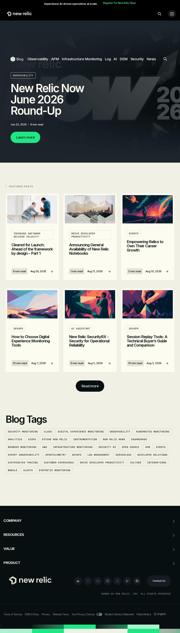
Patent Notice (144, 614)
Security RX (107, 447)
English (161, 613)
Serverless (123, 454)
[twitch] (127, 581)
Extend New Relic (54, 439)
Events (161, 447)
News (151, 59)
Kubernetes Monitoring (152, 431)
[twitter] (88, 581)
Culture (135, 462)
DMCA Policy (32, 614)
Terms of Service (13, 614)
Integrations (156, 462)
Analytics (15, 439)
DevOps (77, 454)
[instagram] (117, 581)
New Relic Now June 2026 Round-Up (47, 99)
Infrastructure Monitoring (82, 59)
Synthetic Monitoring (54, 470)
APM (55, 59)
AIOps (32, 439)
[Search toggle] (159, 14)
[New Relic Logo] (19, 13)
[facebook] (137, 581)
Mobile (12, 470)
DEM (124, 59)
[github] (98, 581)
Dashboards (139, 439)
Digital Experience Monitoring (81, 431)
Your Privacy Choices (83, 614)
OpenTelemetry (56, 454)
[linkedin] (107, 581)
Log (108, 59)
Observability (37, 59)
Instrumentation (85, 439)
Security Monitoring (23, 431)
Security (137, 59)
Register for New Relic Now (119, 3)
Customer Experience (59, 462)
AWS (44, 447)
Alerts (28, 470)
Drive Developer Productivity (102, 462)
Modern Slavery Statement (119, 614)
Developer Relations (152, 454)
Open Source (130, 447)
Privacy (46, 614)
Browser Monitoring (22, 447)
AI (115, 59)
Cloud (48, 431)
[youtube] (78, 581)
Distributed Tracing (23, 462)
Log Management (99, 454)
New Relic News (114, 439)
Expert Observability (24, 454)
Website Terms (61, 614)
